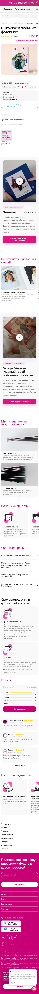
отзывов (14, 36)
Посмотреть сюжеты (20, 402)
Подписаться (19, 884)
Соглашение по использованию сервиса (19, 952)
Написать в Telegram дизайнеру (15, 106)
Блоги (3, 899)
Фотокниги (8, 9)
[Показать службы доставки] (35, 93)
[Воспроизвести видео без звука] (19, 181)
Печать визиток (7, 835)
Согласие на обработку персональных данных (19, 955)
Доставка (7, 93)
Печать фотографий (22, 9)
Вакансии (4, 849)
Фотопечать (6, 824)
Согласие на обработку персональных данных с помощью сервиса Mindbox (19, 964)
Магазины (4, 831)
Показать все (19, 765)
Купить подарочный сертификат (27, 40)
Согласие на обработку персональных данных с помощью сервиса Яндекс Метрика (19, 959)
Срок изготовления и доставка (12, 119)
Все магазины (6, 904)
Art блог (4, 827)
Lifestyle (4, 842)
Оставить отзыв (20, 709)
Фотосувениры (7, 845)
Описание (4, 115)
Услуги (3, 894)
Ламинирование (7, 838)
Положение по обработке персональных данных (20, 968)
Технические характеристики (12, 124)
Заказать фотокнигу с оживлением (19, 239)
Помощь (4, 909)
